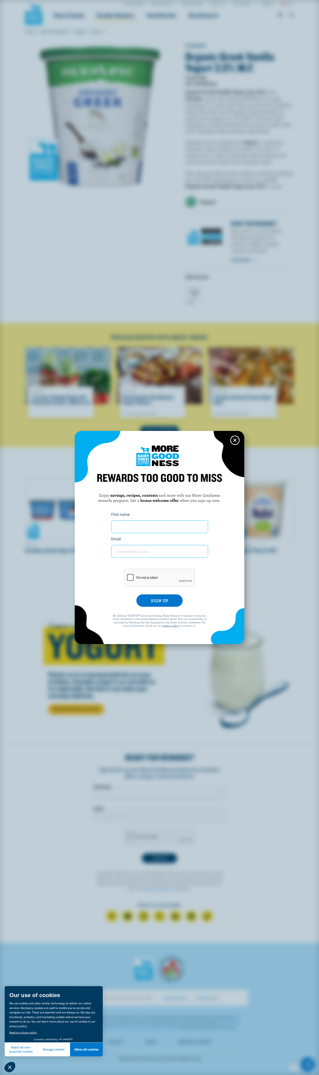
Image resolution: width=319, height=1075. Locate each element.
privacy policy (170, 625)
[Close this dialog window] (235, 440)
